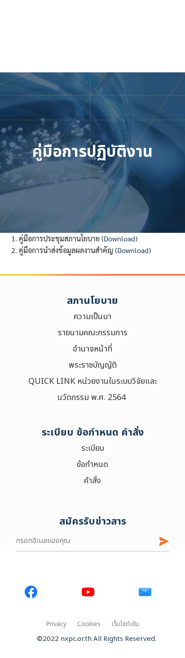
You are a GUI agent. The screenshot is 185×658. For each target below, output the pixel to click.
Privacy (56, 624)
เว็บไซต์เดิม (125, 624)
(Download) (119, 238)
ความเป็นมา (92, 317)
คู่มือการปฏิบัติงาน (92, 152)
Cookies (89, 624)
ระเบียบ (92, 448)
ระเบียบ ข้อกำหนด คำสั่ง (93, 432)
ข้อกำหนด (92, 464)
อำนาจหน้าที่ (92, 349)
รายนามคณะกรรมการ (93, 333)
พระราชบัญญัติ (93, 365)
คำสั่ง (92, 481)
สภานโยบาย (92, 300)
